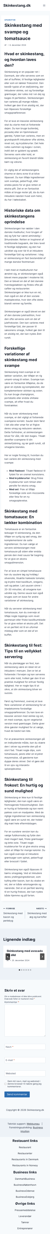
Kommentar (11, 1002)
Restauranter (25, 1153)
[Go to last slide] (8, 956)
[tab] (19, 970)
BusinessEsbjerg (25, 1197)
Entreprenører (25, 1228)
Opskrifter (10, 20)
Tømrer (25, 1222)
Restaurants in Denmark (25, 1159)
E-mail (10, 1060)
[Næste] (42, 956)
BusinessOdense (25, 1191)
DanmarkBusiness (25, 1178)
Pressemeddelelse (25, 1210)
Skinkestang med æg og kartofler (37, 912)
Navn (9, 1047)
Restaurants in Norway (25, 1165)
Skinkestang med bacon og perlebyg (13, 914)
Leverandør (25, 1216)
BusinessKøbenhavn (25, 1184)
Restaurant (25, 1147)
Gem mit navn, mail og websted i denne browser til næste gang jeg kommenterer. (24, 1084)
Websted (11, 1073)
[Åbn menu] (44, 5)
